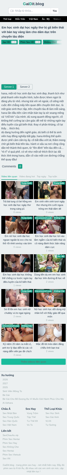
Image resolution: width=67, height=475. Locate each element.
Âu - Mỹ (46, 19)
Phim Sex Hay (10, 443)
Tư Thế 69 (32, 421)
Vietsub (57, 19)
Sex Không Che (11, 447)
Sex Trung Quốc (11, 417)
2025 (5, 387)
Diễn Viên (20, 19)
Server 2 (25, 86)
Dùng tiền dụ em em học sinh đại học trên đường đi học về (49, 276)
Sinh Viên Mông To (12, 391)
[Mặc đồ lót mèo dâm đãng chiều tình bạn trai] (50, 333)
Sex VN (6, 458)
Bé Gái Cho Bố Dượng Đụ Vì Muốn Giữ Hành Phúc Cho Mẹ (33, 399)
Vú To (30, 425)
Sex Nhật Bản (10, 413)
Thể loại (7, 19)
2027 (5, 383)
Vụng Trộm (32, 413)
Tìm (55, 11)
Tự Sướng (51, 425)
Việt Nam (33, 19)
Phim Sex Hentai (11, 439)
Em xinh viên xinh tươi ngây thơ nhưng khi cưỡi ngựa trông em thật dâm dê (50, 205)
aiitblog (33, 4)
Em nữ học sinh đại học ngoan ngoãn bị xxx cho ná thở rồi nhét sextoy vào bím (17, 240)
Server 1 (9, 86)
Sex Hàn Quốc (10, 421)
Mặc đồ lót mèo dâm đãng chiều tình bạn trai (50, 346)
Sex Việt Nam (10, 425)
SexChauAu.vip (10, 435)
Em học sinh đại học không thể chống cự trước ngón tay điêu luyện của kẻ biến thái (17, 278)
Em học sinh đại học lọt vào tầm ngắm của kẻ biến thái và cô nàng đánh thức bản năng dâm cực (49, 241)
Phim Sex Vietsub (12, 454)
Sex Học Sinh (52, 413)
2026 (5, 379)
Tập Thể (31, 417)
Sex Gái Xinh (52, 417)
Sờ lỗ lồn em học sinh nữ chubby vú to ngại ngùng (17, 311)
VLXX (48, 421)
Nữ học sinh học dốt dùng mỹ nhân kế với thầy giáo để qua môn (50, 313)
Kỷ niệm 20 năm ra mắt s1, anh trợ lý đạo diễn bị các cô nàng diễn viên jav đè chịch (17, 348)
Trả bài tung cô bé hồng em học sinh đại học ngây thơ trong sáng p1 (17, 205)
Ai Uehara (8, 403)
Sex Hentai (8, 450)
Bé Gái (6, 395)
